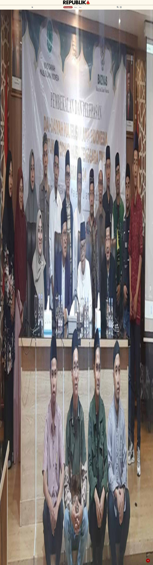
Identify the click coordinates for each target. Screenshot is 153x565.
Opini (80, 7)
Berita (75, 7)
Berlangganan (68, 7)
